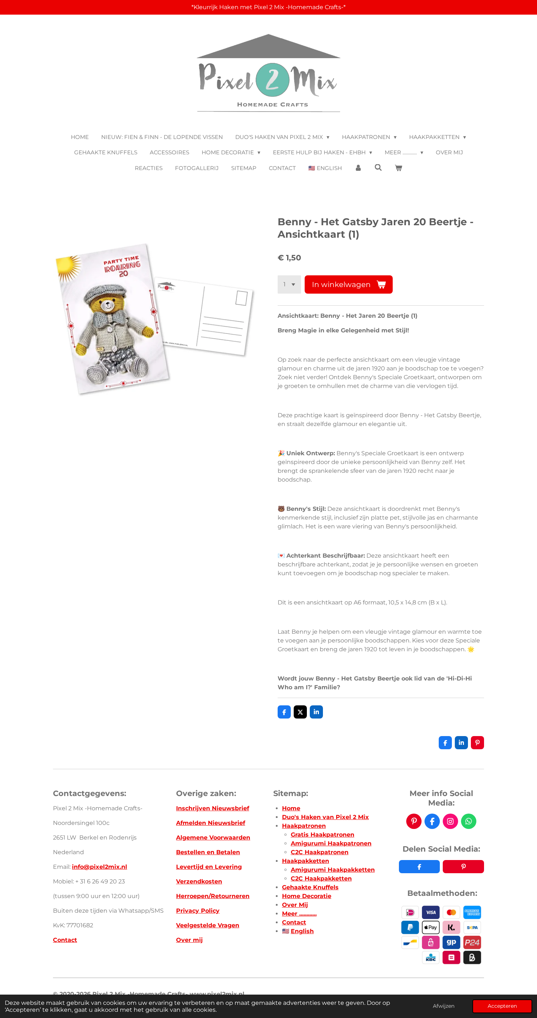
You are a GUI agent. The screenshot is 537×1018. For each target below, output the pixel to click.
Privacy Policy (198, 910)
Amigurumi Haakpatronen (331, 843)
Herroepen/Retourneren (213, 896)
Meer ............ (299, 913)
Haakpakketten (305, 860)
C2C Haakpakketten (321, 878)
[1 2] (289, 284)
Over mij (189, 939)
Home (291, 808)
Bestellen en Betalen (208, 852)
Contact (65, 939)
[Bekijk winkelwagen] (398, 168)
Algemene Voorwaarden (213, 837)
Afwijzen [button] (443, 1006)
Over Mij (295, 904)
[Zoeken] (378, 167)
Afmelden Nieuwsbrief (210, 822)
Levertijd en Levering (209, 866)
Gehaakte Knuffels (310, 887)
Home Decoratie (306, 896)
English (302, 931)
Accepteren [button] (502, 1006)
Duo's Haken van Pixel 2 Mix (325, 817)
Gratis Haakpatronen (322, 834)
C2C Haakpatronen (320, 852)
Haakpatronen (304, 825)
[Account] (358, 168)
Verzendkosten (199, 881)
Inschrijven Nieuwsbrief (212, 808)
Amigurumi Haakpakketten (333, 869)
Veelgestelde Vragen (207, 925)
